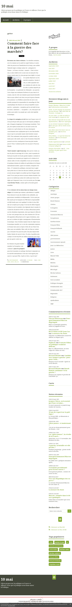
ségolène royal (54, 564)
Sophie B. (52, 343)
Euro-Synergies (66, 121)
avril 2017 (52, 86)
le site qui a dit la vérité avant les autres (60, 126)
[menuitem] (6, 20)
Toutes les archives (55, 91)
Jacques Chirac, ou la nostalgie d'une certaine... (59, 402)
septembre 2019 (54, 66)
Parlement (53, 276)
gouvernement (55, 238)
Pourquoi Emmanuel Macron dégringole (60, 320)
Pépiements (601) (54, 144)
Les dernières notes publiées (36, 601)
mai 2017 (51, 83)
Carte (51, 383)
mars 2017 (52, 88)
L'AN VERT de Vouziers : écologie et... (59, 112)
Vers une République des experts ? (60, 480)
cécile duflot (53, 549)
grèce (12, 261)
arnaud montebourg (56, 546)
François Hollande (56, 228)
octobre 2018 (53, 76)
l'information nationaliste (59, 107)
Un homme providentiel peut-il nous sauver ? (58, 469)
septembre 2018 (54, 78)
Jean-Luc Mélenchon (57, 245)
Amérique (53, 194)
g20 (18, 261)
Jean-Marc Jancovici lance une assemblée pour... (59, 130)
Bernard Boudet (55, 355)
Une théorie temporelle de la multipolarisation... (60, 120)
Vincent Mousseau (56, 318)
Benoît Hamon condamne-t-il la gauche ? (59, 370)
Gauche (52, 232)
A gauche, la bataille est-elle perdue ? (59, 446)
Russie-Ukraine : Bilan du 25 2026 (59, 105)
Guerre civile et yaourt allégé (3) (60, 145)
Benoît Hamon (55, 201)
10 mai (7, 6)
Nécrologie (53, 269)
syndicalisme (54, 300)
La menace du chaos (59, 333)
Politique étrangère (56, 283)
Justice (52, 249)
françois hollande (55, 560)
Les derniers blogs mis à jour (24, 601)
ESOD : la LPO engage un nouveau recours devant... (60, 110)
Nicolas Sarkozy (55, 273)
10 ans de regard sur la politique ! (59, 413)
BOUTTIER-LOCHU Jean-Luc (59, 331)
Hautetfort (40, 599)
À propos (27, 20)
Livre (52, 252)
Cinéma (52, 204)
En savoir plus (11, 605)
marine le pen (59, 542)
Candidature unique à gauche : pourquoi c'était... (60, 357)
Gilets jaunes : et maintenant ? (60, 424)
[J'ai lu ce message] (70, 604)
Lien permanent (13, 260)
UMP (51, 304)
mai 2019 (51, 68)
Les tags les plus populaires (48, 601)
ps (67, 542)
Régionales (54, 293)
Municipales (54, 266)
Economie (29, 260)
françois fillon (53, 557)
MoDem (52, 263)
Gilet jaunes (54, 235)
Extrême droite (55, 221)
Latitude (67, 142)
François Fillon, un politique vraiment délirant (60, 344)
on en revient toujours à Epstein (59, 124)
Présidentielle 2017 (56, 290)
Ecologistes (54, 208)
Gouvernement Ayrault (57, 242)
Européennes (54, 218)
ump (50, 542)
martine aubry (64, 549)
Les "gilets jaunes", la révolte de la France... (60, 435)
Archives (16, 20)
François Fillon (55, 225)
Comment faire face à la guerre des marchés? (23, 47)
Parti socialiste (55, 280)
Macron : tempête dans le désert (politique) (60, 496)
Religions (53, 297)
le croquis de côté (63, 117)
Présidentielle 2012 (56, 286)
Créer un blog (33, 599)
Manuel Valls (54, 256)
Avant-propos (54, 197)
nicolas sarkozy (54, 553)
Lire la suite (57, 55)
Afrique (52, 190)
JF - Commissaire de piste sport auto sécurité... (59, 150)
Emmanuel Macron (56, 214)
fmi (15, 261)
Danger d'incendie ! (55, 148)
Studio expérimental (55, 142)
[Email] (60, 519)
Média (52, 259)
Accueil (6, 20)
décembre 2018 (53, 71)
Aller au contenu (6, 1)
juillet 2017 (52, 81)
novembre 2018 (53, 73)
